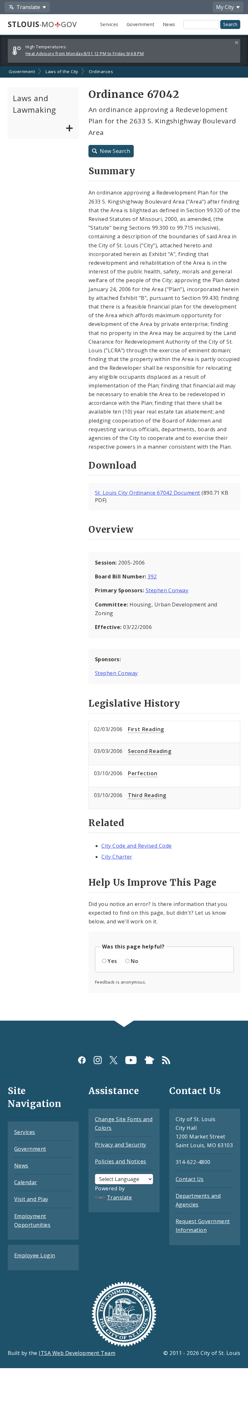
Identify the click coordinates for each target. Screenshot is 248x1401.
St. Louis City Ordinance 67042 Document (147, 492)
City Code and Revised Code (136, 845)
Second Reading (149, 751)
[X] (113, 1060)
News (169, 24)
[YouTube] (131, 1060)
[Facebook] (82, 1060)
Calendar (25, 1182)
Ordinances (101, 71)
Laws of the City (62, 71)
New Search (115, 151)
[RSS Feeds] (166, 1060)
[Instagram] (98, 1060)
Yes (112, 961)
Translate (119, 1197)
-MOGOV (42, 24)
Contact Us (190, 1179)
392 (152, 576)
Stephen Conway (167, 590)
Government (141, 24)
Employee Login (34, 1255)
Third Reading (147, 795)
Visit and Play (31, 1199)
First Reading (146, 729)
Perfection (143, 773)
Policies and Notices (120, 1161)
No (134, 961)
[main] (124, 543)
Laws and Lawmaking (34, 104)
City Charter (116, 856)
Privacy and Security (120, 1144)
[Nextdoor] (149, 1060)
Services (109, 24)
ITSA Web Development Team (77, 1353)
